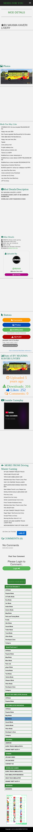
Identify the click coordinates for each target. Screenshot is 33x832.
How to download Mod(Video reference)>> (20, 350)
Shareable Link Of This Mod (11, 340)
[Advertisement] (16, 46)
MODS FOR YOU (13, 3)
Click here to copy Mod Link (9, 345)
